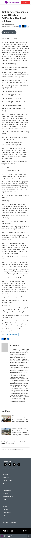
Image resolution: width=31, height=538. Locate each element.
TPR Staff (5, 509)
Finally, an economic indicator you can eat (12, 449)
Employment (6, 477)
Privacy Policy (6, 483)
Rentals (5, 506)
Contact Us (5, 474)
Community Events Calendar (10, 522)
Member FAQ (6, 503)
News (13, 415)
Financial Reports (7, 490)
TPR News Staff (7, 512)
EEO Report (5, 493)
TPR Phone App (7, 515)
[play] (2, 536)
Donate (26, 2)
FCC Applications (7, 499)
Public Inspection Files (8, 496)
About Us (5, 471)
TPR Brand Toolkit (7, 480)
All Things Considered (11, 334)
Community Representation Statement (12, 487)
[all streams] (29, 536)
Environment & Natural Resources (19, 428)
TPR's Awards (6, 519)
